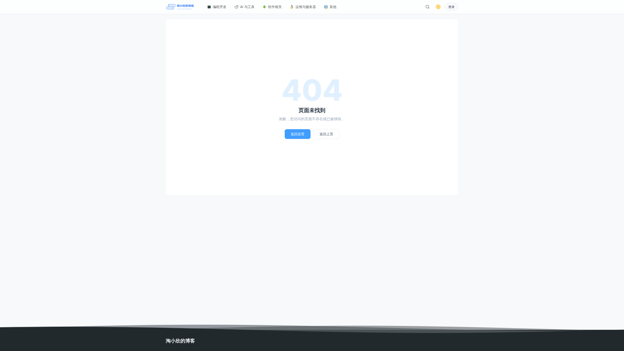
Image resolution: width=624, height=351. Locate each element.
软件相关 (275, 7)
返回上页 (326, 134)
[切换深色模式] (438, 6)
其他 (333, 7)
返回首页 (297, 134)
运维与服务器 (305, 7)
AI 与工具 (247, 7)
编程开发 (219, 7)
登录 (451, 7)
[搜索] (427, 6)
